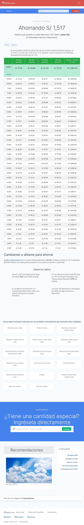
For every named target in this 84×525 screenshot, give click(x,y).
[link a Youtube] (31, 517)
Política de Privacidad (36, 512)
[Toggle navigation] (79, 3)
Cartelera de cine (71, 459)
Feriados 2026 (72, 455)
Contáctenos (52, 512)
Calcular (66, 429)
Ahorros (9, 11)
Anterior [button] (7, 45)
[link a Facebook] (19, 517)
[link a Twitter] (7, 517)
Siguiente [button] (14, 45)
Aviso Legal (20, 512)
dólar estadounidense (13, 260)
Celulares (76, 11)
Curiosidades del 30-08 (69, 469)
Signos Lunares (72, 462)
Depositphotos (28, 498)
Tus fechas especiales (70, 466)
